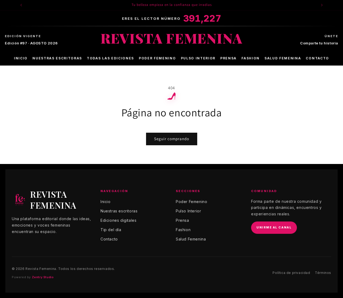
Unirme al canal (274, 227)
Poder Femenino (157, 58)
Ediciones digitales (118, 220)
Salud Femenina (282, 58)
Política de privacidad (291, 273)
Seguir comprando (171, 138)
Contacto (317, 58)
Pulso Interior (198, 58)
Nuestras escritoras (57, 58)
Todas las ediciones (110, 58)
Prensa (228, 58)
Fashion (250, 58)
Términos (323, 273)
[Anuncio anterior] (21, 5)
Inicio (21, 58)
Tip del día (110, 229)
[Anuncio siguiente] (322, 5)
